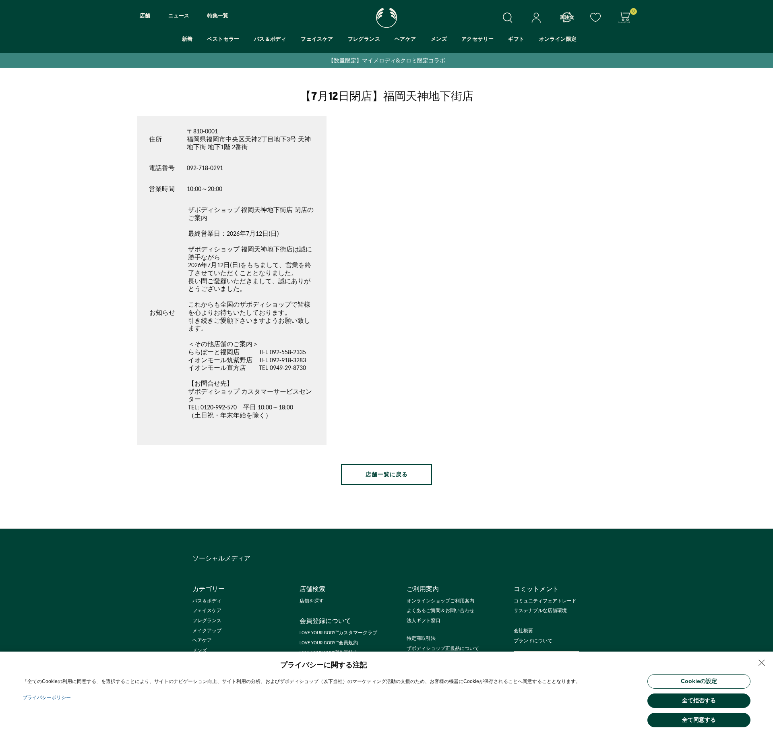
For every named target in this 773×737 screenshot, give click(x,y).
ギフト (516, 39)
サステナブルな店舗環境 (540, 610)
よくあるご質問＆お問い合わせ (440, 610)
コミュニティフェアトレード (545, 601)
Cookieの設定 (699, 681)
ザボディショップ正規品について (443, 648)
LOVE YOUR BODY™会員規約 (329, 643)
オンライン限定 (558, 39)
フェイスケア (317, 39)
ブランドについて (533, 641)
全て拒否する (699, 700)
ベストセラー (223, 39)
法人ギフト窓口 (423, 621)
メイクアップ (206, 631)
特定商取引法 (421, 638)
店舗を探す (312, 601)
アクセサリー (477, 39)
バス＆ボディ (270, 39)
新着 (187, 39)
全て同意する (699, 719)
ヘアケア (405, 39)
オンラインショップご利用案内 (440, 601)
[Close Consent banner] (762, 663)
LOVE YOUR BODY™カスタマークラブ (338, 633)
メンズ (439, 39)
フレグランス (364, 39)
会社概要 (523, 631)
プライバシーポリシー (47, 697)
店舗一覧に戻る (387, 474)
